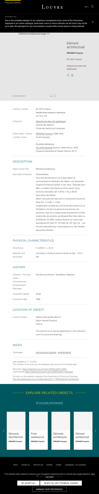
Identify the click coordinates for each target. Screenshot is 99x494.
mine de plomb (64, 352)
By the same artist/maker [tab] (49, 403)
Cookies (49, 465)
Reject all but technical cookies (61, 483)
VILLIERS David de (44, 147)
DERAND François (75, 53)
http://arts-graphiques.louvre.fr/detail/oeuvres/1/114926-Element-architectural (46, 379)
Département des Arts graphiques (51, 121)
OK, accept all (28, 483)
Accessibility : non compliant (75, 465)
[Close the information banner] (92, 22)
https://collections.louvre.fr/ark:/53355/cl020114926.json (49, 372)
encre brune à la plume (46, 352)
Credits (58, 465)
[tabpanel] (49, 430)
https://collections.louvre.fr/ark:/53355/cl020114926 (44, 369)
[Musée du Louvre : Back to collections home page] (52, 7)
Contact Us (25, 465)
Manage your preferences (49, 489)
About (15, 465)
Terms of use (38, 465)
